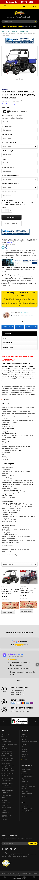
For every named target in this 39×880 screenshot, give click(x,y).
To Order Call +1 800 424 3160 (19, 2)
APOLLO (24, 746)
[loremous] (19, 721)
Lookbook (4, 819)
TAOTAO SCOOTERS (7, 758)
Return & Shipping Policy (28, 786)
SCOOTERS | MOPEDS (7, 773)
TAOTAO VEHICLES (7, 753)
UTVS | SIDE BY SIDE (7, 780)
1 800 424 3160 (17, 316)
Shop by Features (12, 31)
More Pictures (8, 347)
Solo (31, 703)
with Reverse (24, 31)
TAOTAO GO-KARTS (7, 756)
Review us (24, 796)
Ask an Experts (28, 316)
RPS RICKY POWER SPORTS (29, 742)
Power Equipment (6, 795)
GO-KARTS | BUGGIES (7, 778)
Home (3, 31)
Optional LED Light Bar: (8, 167)
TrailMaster (25, 737)
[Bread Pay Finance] (3, 247)
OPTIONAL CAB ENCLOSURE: (10, 184)
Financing (24, 784)
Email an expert (25, 312)
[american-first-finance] (6, 247)
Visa (18, 703)
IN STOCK (4, 739)
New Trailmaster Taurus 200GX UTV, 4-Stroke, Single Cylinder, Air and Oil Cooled (10, 591)
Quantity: (4, 207)
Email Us (20, 327)
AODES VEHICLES (6, 734)
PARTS (3, 798)
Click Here (9, 242)
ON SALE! (4, 748)
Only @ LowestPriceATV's (19, 26)
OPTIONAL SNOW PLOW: (9, 192)
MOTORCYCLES (6, 793)
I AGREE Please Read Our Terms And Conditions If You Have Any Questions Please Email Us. (19, 203)
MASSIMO (24, 744)
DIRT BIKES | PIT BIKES (8, 771)
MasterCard (23, 703)
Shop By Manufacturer (8, 766)
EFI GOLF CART (6, 803)
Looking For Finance (27, 811)
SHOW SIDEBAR (19, 878)
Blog (23, 779)
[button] (20, 40)
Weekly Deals (5, 737)
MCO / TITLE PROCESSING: (10, 142)
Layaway (24, 771)
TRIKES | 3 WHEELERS (7, 790)
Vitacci (23, 734)
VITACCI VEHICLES (7, 761)
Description (7, 333)
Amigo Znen (25, 754)
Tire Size (4, 810)
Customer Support (26, 769)
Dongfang (24, 751)
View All (24, 759)
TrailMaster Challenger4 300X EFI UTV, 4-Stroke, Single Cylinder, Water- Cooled (28, 590)
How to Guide (25, 791)
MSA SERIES (5, 805)
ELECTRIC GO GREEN (7, 788)
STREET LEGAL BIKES (7, 783)
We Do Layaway (26, 789)
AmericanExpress (27, 703)
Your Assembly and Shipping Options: (12, 118)
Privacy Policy (25, 806)
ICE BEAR (24, 749)
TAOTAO (24, 739)
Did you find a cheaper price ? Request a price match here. (18, 104)
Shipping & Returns (27, 776)
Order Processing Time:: (9, 151)
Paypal (13, 703)
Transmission (5, 812)
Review (5, 338)
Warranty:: (4, 159)
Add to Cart (11, 217)
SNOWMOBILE (5, 775)
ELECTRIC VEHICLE (7, 785)
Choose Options (7, 612)
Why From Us (7, 343)
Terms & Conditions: (8, 200)
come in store (32, 327)
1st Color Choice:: (7, 126)
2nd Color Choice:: (7, 134)
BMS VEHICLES (6, 763)
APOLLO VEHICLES (7, 751)
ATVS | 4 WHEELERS (7, 768)
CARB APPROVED (6, 742)
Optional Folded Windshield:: (10, 175)
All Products (5, 800)
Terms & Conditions (27, 774)
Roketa (23, 756)
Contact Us (25, 781)
